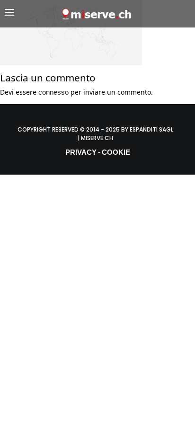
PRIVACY (81, 152)
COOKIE (116, 152)
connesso (53, 92)
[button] (33, 14)
